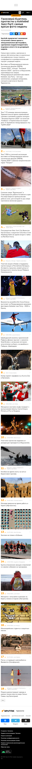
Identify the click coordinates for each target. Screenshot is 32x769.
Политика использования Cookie (10, 740)
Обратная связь (5, 747)
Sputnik (9, 108)
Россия (28, 716)
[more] (30, 109)
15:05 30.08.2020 (6, 30)
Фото (3, 700)
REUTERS (9, 226)
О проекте (4, 731)
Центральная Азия (18, 716)
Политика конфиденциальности (10, 738)
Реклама (18, 733)
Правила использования (8, 733)
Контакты (10, 731)
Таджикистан (5, 716)
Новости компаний (6, 736)
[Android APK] (6, 752)
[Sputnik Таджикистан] (5, 13)
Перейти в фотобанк (10, 109)
